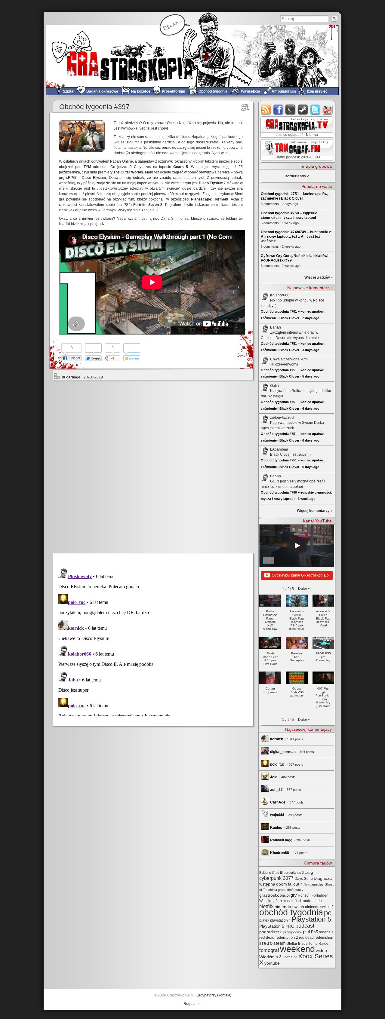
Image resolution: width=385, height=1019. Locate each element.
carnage (73, 377)
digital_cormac (283, 752)
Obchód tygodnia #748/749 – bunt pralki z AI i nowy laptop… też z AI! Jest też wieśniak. (296, 236)
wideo (321, 950)
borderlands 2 (294, 872)
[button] (304, 588)
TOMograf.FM (296, 149)
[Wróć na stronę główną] (192, 56)
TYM (87, 167)
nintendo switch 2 (319, 907)
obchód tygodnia (291, 912)
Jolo (273, 777)
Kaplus (276, 827)
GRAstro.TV (296, 127)
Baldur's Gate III (271, 872)
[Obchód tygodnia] (245, 107)
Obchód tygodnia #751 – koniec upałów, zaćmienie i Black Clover (294, 196)
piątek (264, 920)
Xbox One (289, 957)
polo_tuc (277, 764)
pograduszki (270, 931)
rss (266, 109)
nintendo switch (289, 906)
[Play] (297, 545)
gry (294, 895)
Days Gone (303, 878)
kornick (276, 739)
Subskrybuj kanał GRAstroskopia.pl (301, 575)
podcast (304, 926)
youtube (327, 109)
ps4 (306, 931)
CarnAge (277, 802)
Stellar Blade (297, 943)
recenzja (326, 932)
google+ (290, 109)
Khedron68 (279, 853)
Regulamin (192, 1004)
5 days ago (310, 376)
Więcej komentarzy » (315, 511)
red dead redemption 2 (278, 937)
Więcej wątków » (318, 277)
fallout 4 (295, 884)
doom (281, 884)
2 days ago (310, 318)
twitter (315, 109)
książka (275, 900)
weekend (297, 949)
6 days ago (310, 408)
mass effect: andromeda (302, 901)
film (306, 884)
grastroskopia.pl (274, 895)
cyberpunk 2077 (276, 878)
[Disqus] (155, 465)
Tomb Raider (319, 943)
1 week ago (307, 498)
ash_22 (276, 790)
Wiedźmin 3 (270, 956)
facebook (278, 109)
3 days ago (310, 350)
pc (327, 913)
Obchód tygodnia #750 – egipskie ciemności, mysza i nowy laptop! (289, 215)
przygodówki (292, 932)
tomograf (269, 950)
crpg (309, 872)
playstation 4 (280, 920)
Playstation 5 (311, 919)
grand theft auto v (290, 890)
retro (267, 943)
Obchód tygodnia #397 (94, 107)
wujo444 (277, 815)
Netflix (266, 906)
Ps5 (314, 932)
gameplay (317, 884)
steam (303, 109)
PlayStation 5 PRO (276, 926)
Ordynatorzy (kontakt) (213, 995)
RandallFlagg (281, 840)
